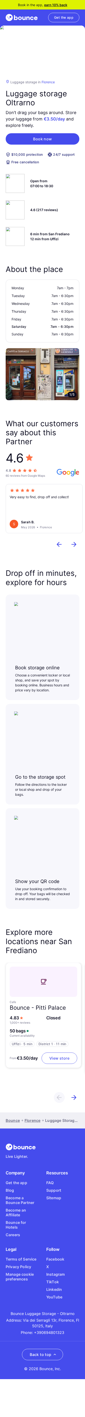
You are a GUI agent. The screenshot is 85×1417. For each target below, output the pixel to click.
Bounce (13, 1120)
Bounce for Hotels (16, 1225)
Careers (13, 1234)
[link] (63, 17)
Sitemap (53, 1197)
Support (53, 1190)
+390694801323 (49, 1332)
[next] (73, 544)
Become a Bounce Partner (20, 1200)
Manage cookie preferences (20, 1276)
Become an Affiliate (16, 1212)
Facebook (55, 1259)
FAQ (50, 1182)
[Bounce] (22, 17)
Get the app (16, 1182)
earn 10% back (55, 5)
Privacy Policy (18, 1266)
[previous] (59, 544)
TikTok (52, 1281)
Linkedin (54, 1289)
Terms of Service (21, 1259)
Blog (10, 1190)
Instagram (55, 1274)
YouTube (54, 1297)
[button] (42, 139)
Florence (48, 82)
